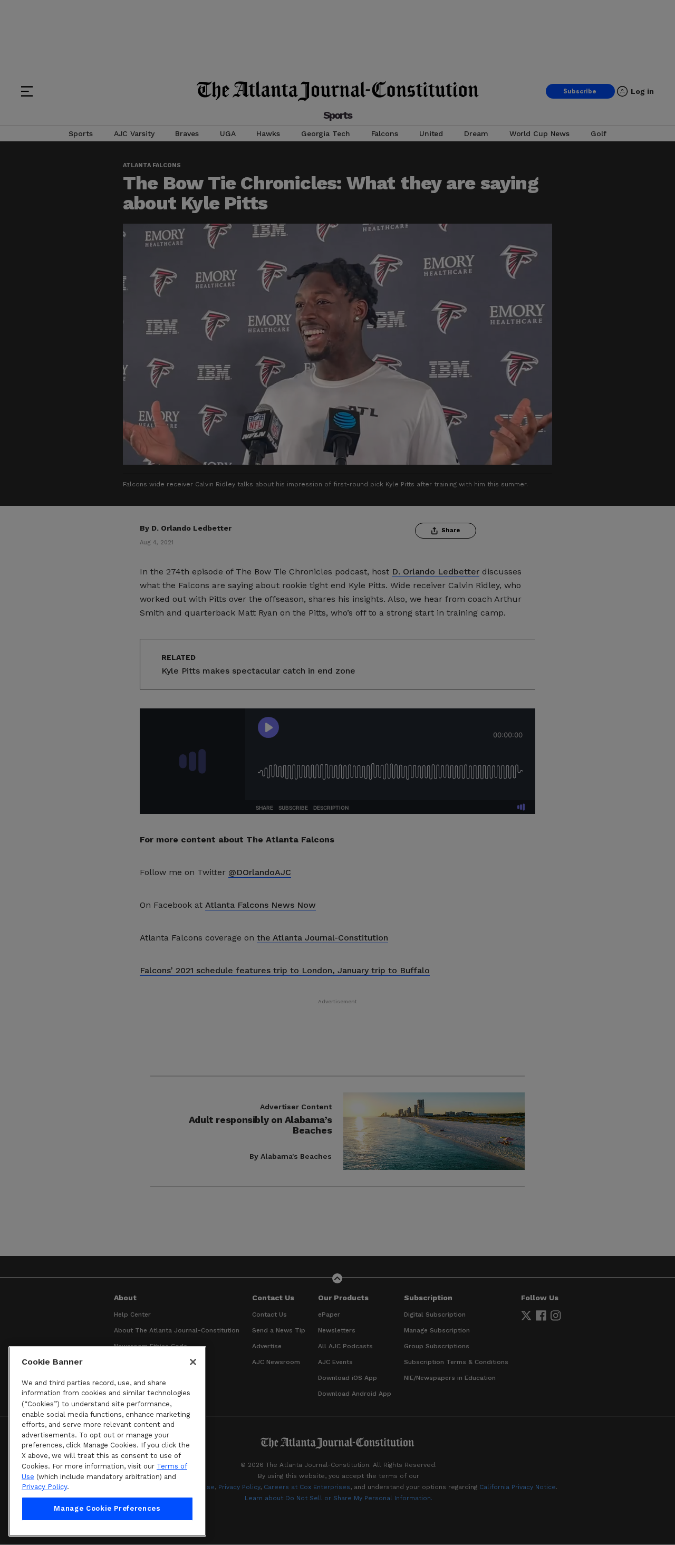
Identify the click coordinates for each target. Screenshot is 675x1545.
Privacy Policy (44, 1487)
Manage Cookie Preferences (107, 1509)
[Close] (193, 1362)
